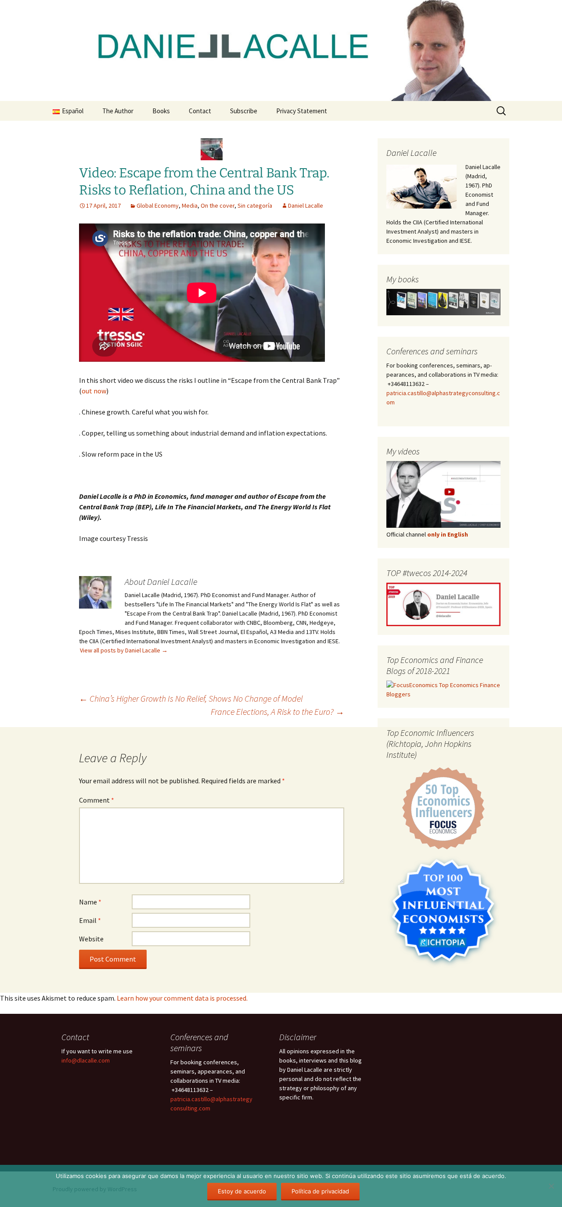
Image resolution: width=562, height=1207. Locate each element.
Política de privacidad (320, 1191)
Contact (200, 111)
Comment (96, 800)
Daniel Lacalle (305, 205)
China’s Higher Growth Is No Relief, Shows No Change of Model (191, 698)
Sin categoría (255, 205)
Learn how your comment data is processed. (182, 998)
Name (90, 901)
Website (91, 938)
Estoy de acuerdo (242, 1191)
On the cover (217, 205)
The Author (117, 111)
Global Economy (158, 205)
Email (90, 920)
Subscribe (243, 111)
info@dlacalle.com (85, 1060)
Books (161, 111)
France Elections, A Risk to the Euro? (277, 711)
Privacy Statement (301, 111)
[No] (551, 1186)
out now (94, 390)
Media (190, 205)
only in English (447, 534)
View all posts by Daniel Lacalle (124, 650)
